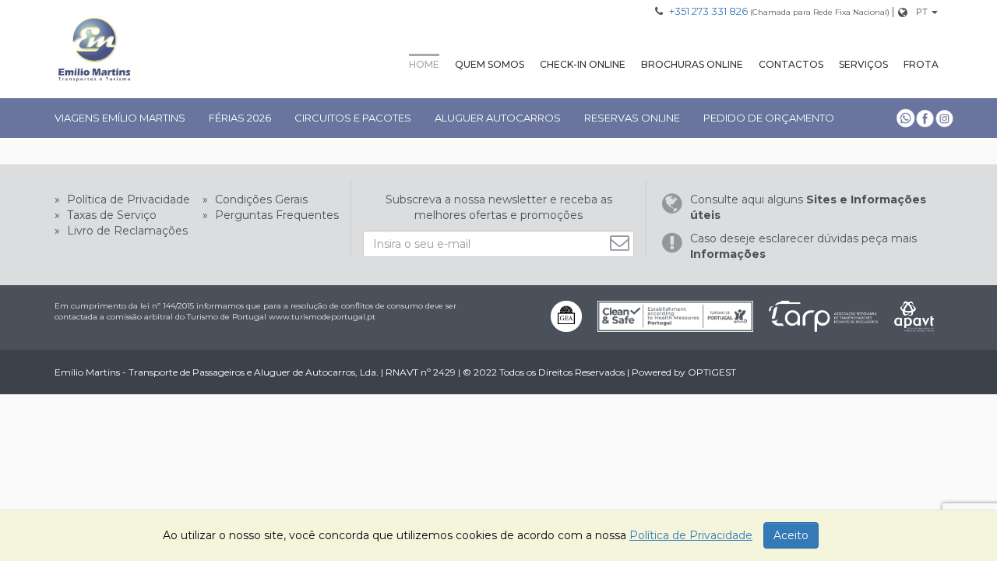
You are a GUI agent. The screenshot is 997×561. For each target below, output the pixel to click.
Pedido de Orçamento (768, 117)
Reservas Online (632, 117)
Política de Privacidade (127, 199)
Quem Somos (489, 64)
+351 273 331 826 (708, 11)
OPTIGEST (712, 372)
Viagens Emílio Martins (120, 117)
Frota (921, 64)
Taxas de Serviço (110, 215)
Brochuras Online (692, 64)
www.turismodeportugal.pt (322, 317)
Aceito (791, 535)
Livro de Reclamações (126, 231)
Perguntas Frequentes (275, 215)
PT (922, 11)
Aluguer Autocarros (498, 117)
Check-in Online (582, 64)
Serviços (863, 64)
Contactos (791, 64)
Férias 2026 (240, 117)
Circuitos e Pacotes (352, 117)
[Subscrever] (621, 242)
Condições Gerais (260, 199)
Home (424, 64)
